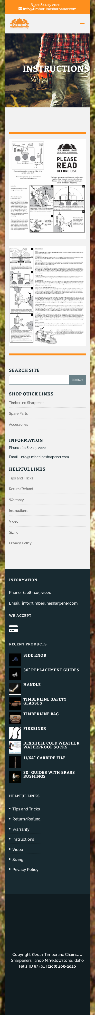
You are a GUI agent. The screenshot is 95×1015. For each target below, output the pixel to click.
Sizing (14, 532)
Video (13, 521)
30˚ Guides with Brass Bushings (49, 774)
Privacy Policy (20, 543)
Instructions (18, 511)
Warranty (16, 500)
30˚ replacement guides (51, 670)
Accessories (18, 424)
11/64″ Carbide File (44, 758)
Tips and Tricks (21, 478)
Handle (32, 684)
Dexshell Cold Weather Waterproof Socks (51, 745)
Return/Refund (21, 489)
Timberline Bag (41, 714)
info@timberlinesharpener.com (44, 457)
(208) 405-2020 (47, 5)
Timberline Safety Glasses (44, 701)
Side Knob (34, 655)
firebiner (34, 728)
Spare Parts (18, 413)
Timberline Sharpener (26, 403)
